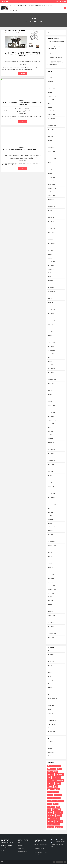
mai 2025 (50, 107)
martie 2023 (51, 169)
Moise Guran (59, 800)
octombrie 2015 (51, 317)
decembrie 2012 (51, 412)
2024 (3, 110)
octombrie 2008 (51, 585)
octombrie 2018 (51, 247)
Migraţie (50, 687)
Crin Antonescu (59, 774)
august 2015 (51, 324)
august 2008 (51, 593)
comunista (10, 61)
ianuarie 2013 (51, 409)
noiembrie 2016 (51, 287)
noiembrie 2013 (51, 372)
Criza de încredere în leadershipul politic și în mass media (22, 103)
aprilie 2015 (50, 339)
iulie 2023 (50, 162)
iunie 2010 (50, 512)
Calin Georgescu (13, 110)
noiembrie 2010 (51, 497)
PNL (53, 809)
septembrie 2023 (52, 158)
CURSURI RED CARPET (40, 841)
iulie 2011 (50, 468)
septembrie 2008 (52, 589)
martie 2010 (51, 523)
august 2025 (51, 99)
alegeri (6, 110)
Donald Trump (32, 155)
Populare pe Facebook (53, 694)
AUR (3, 61)
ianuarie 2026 (51, 92)
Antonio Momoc (22, 5)
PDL (49, 809)
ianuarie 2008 (51, 619)
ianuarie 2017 (51, 280)
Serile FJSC (49, 5)
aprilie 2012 (50, 438)
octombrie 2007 (51, 630)
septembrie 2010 (52, 504)
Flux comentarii (51, 752)
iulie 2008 (50, 596)
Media (49, 683)
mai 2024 (50, 140)
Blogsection (27, 60)
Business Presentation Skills (40, 844)
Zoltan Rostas (59, 827)
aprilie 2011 (50, 479)
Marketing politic (51, 680)
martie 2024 (51, 147)
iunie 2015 (50, 331)
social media (50, 821)
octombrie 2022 (51, 184)
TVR (58, 824)
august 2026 (51, 74)
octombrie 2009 (51, 541)
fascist (29, 61)
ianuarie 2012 (51, 446)
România (59, 815)
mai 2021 (50, 210)
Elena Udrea (50, 783)
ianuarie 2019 (51, 239)
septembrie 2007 (52, 633)
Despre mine (51, 661)
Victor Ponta (50, 827)
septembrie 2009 (52, 545)
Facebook (50, 786)
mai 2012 (50, 434)
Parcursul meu (13, 10)
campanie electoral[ (20, 155)
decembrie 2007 (51, 622)
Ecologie (50, 665)
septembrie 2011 (52, 460)
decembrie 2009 (51, 534)
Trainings (50, 727)
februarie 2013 (51, 405)
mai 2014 (50, 361)
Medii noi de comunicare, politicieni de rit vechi (22, 149)
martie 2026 (51, 85)
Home (10, 5)
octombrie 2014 (51, 350)
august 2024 (51, 129)
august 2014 (51, 353)
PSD (61, 812)
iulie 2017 (50, 272)
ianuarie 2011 (51, 490)
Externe (50, 672)
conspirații (27, 155)
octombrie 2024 (51, 122)
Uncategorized (51, 731)
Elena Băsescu (60, 780)
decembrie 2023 (51, 155)
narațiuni (20, 157)
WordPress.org (51, 755)
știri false (25, 158)
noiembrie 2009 (51, 538)
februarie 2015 (51, 342)
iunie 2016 (50, 295)
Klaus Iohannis (58, 795)
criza (49, 777)
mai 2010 (50, 515)
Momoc (49, 803)
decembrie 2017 (51, 261)
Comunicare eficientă (39, 848)
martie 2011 (51, 482)
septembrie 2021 (52, 206)
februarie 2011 (51, 486)
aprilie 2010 (50, 519)
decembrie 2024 (51, 118)
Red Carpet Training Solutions (37, 5)
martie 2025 (51, 110)
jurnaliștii (16, 157)
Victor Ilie (24, 111)
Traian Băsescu (51, 824)
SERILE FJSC (51, 705)
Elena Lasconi (20, 110)
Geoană (49, 789)
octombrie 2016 (51, 291)
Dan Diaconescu (56, 777)
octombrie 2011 (51, 457)
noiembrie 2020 (51, 221)
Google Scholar (21, 845)
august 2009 (51, 549)
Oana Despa (32, 110)
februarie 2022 (51, 195)
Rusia (18, 111)
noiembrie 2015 (51, 313)
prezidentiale (38, 110)
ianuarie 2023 (51, 173)
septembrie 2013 (52, 379)
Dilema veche (25, 61)
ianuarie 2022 (51, 199)
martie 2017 (51, 276)
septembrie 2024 (52, 125)
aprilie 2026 (50, 81)
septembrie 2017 (52, 269)
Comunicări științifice (22, 851)
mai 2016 (50, 298)
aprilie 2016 (50, 302)
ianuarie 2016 (51, 306)
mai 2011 (50, 475)
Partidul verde (51, 806)
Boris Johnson (13, 155)
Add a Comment (22, 64)
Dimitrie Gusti (51, 780)
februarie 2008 (51, 615)
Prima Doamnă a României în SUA (56, 57)
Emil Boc (58, 783)
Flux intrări (50, 748)
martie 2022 (51, 191)
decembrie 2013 (51, 368)
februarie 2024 (51, 151)
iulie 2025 (50, 103)
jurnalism (50, 795)
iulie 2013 (50, 387)
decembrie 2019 (51, 228)
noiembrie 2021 (51, 202)
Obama (55, 803)
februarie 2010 (51, 526)
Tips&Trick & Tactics (52, 720)
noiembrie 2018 (51, 243)
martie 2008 (51, 611)
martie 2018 (51, 258)
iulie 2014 (50, 357)
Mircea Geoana (51, 800)
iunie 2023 (50, 166)
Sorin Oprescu (59, 821)
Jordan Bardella (10, 157)
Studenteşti (50, 716)
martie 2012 (51, 442)
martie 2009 (51, 567)
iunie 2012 (50, 431)
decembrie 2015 (51, 309)
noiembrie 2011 (51, 453)
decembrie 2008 (51, 578)
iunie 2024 (50, 136)
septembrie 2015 (52, 320)
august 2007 (51, 637)
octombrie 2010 (51, 501)
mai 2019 (50, 236)
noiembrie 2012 (51, 416)
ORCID (19, 842)
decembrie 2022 (51, 177)
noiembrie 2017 (51, 265)
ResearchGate (21, 848)
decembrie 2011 (51, 449)
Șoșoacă (21, 158)
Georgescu (34, 61)
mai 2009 (50, 560)
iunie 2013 (50, 390)
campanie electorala (52, 771)
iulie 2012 (50, 427)
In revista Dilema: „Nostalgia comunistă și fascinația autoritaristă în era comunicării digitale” (22, 54)
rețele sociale (13, 158)
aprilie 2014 (50, 364)
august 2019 (51, 232)
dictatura (20, 61)
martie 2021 (51, 214)
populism (39, 157)
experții (37, 155)
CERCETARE (23, 840)
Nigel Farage (29, 157)
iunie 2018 (50, 250)
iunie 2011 (50, 471)
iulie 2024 (50, 133)
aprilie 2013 (50, 398)
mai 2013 (50, 394)
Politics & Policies (52, 691)
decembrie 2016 (51, 284)
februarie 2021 (51, 217)
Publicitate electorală (52, 698)
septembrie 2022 (52, 188)
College (50, 658)
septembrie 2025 (52, 96)
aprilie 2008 (50, 608)
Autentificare (51, 744)
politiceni (34, 157)
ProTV (56, 812)
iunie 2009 (50, 556)
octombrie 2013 (51, 376)
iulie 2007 (50, 641)
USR (23, 63)
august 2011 (51, 464)
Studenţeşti (50, 713)
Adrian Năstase (51, 765)
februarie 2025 (51, 114)
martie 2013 (51, 401)
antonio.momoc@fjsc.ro (60, 1)
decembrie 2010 (51, 493)
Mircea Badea (56, 797)
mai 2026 (50, 77)
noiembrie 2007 (51, 626)
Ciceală (6, 61)
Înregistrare (50, 741)
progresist (38, 61)
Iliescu (49, 792)
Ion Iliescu (56, 792)
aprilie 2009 (50, 563)
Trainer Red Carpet (52, 724)
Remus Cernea (51, 815)
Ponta (58, 809)
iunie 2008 (50, 600)
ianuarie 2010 (51, 530)
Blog (15, 5)
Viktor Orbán (30, 158)
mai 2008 (50, 604)
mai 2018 (50, 254)
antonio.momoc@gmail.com (7, 842)
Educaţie (50, 669)
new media (24, 157)
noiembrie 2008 (51, 582)
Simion (17, 158)
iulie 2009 (50, 552)
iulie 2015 (50, 328)
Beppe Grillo (7, 155)
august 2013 (51, 383)
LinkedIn (3, 850)
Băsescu (59, 768)
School (49, 702)
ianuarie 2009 (51, 574)
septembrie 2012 (52, 420)
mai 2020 (50, 225)
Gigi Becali (56, 789)
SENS (20, 63)
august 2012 (51, 423)
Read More (22, 73)
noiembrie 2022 (51, 180)
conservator (15, 61)
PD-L (58, 806)
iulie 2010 (50, 508)
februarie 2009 (51, 571)
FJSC (49, 676)
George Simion (26, 110)
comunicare (50, 774)
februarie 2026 (51, 88)
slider (49, 709)
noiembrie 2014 (51, 346)
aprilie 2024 (50, 144)
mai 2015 (50, 335)
